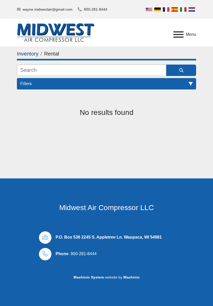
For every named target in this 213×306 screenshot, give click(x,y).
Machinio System (89, 277)
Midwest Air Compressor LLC (106, 208)
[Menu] (178, 34)
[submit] (181, 70)
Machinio (131, 277)
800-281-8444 (95, 9)
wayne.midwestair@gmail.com (47, 9)
